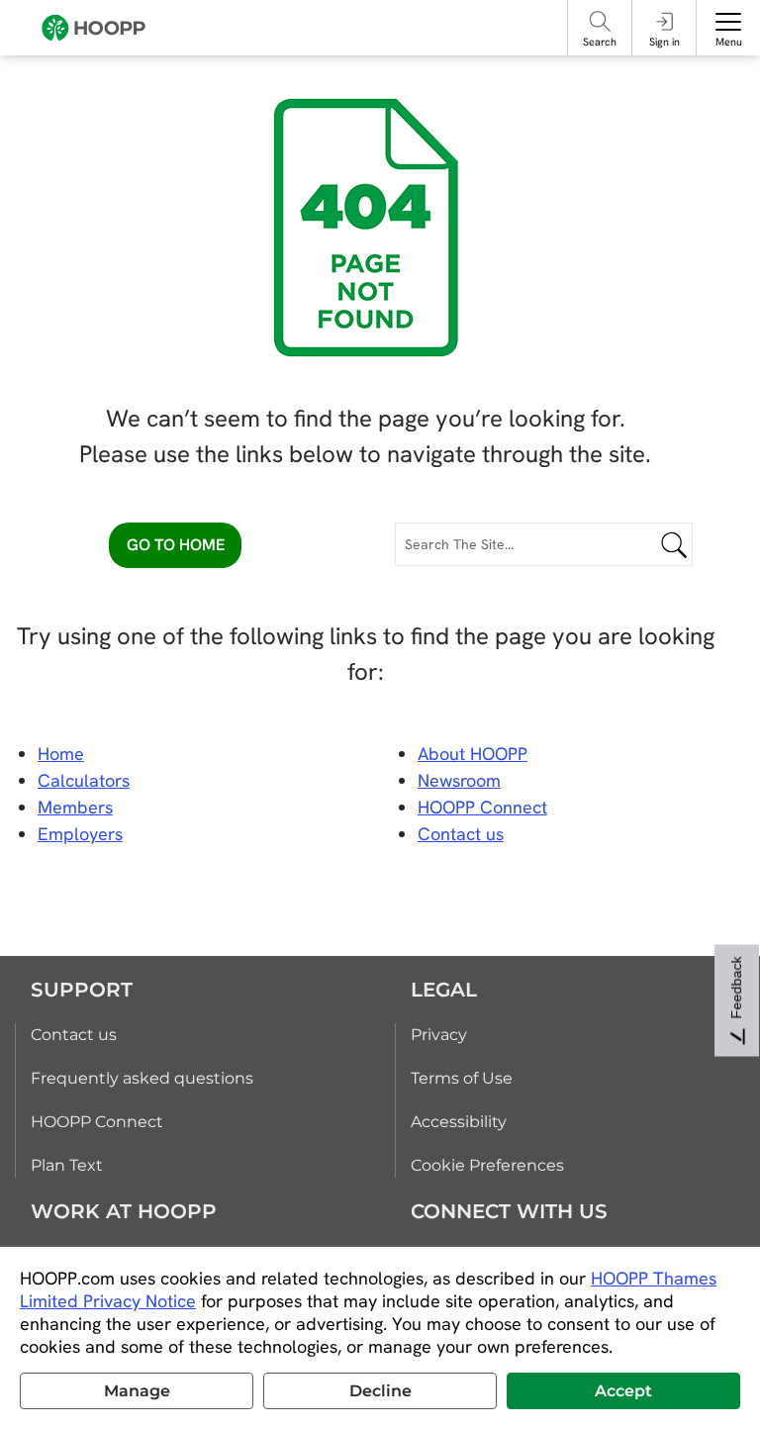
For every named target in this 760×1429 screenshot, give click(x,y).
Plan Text (67, 1165)
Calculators (84, 780)
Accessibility (459, 1121)
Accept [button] (623, 1390)
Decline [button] (380, 1390)
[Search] (600, 21)
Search (600, 41)
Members (75, 807)
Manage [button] (137, 1390)
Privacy (439, 1034)
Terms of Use (462, 1078)
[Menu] (728, 22)
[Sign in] (664, 21)
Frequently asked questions (142, 1078)
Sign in (664, 41)
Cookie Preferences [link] (487, 1165)
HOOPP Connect (482, 807)
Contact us (74, 1034)
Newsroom (459, 780)
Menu (728, 41)
